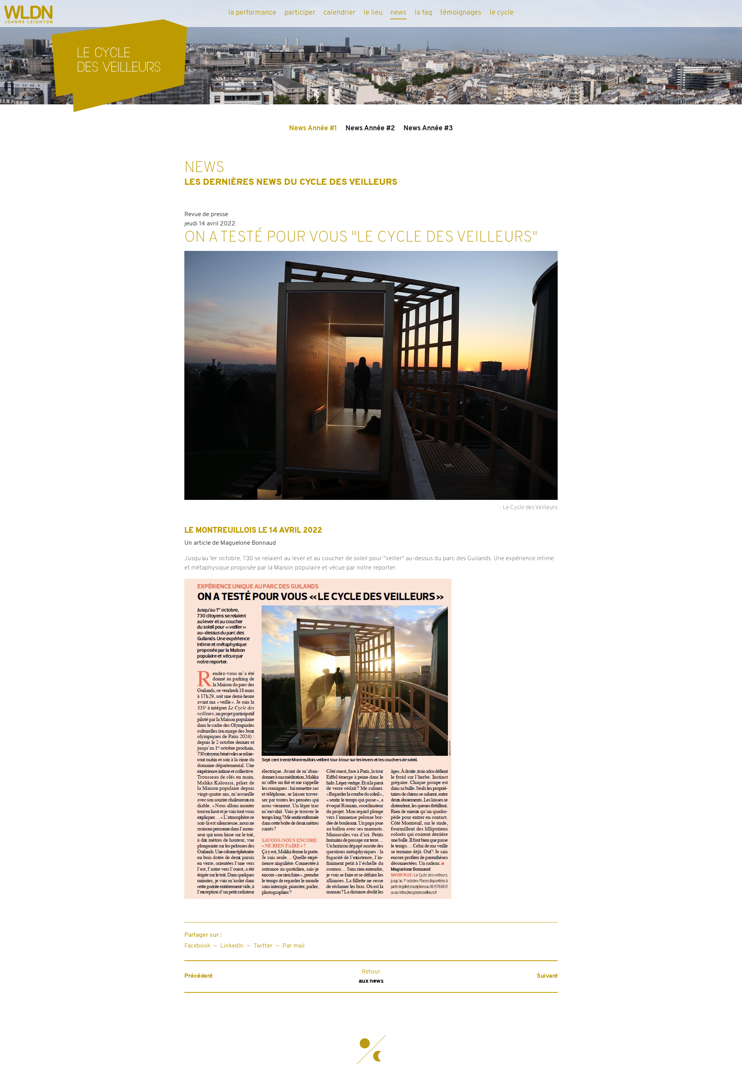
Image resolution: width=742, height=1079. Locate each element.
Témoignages (461, 13)
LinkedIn (231, 946)
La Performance (252, 13)
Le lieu (373, 13)
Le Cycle (502, 13)
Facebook (197, 946)
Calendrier (339, 13)
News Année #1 (313, 128)
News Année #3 (428, 128)
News (398, 13)
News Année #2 (370, 128)
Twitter (263, 946)
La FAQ (423, 13)
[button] (371, 1050)
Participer (299, 13)
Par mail (294, 946)
